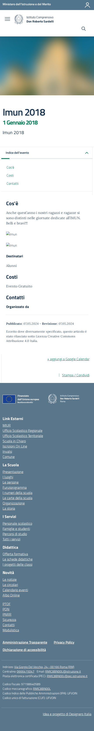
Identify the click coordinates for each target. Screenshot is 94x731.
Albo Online (11, 595)
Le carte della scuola (17, 497)
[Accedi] (87, 5)
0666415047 (25, 671)
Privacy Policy (64, 642)
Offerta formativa (15, 554)
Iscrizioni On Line (15, 446)
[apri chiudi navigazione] (7, 19)
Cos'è (10, 167)
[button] (47, 153)
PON (6, 609)
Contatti (13, 183)
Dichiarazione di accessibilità (24, 649)
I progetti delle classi (17, 564)
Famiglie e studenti (16, 528)
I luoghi (8, 477)
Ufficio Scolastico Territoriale (23, 435)
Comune (9, 456)
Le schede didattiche (18, 559)
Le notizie (10, 579)
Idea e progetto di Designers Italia (67, 714)
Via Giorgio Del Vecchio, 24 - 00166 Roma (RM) (44, 666)
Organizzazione (14, 503)
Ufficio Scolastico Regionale (22, 430)
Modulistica (11, 630)
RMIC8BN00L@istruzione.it (63, 671)
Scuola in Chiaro (14, 441)
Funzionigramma (15, 487)
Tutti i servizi (11, 539)
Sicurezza (9, 619)
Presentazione (13, 471)
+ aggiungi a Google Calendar (68, 359)
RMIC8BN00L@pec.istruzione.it (67, 676)
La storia (9, 508)
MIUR (7, 425)
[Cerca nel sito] (83, 29)
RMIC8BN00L (42, 688)
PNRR (7, 614)
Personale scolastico (17, 523)
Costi (10, 175)
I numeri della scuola (17, 492)
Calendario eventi (15, 590)
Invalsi (7, 451)
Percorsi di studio (15, 533)
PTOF (6, 603)
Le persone (11, 482)
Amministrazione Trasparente (25, 642)
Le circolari (10, 584)
